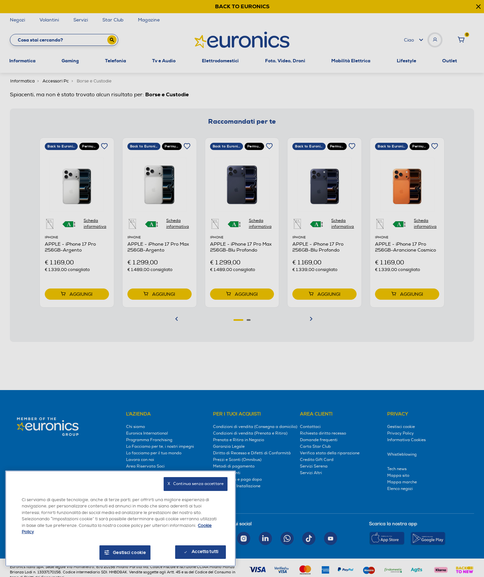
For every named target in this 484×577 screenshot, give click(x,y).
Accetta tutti (205, 551)
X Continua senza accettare (196, 483)
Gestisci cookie (129, 552)
